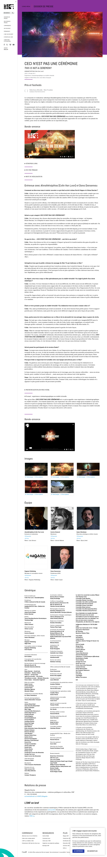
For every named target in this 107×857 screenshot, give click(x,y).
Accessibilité (62, 852)
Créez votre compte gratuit (28, 838)
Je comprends (78, 851)
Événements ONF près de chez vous (31, 843)
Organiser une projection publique (51, 843)
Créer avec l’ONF (47, 841)
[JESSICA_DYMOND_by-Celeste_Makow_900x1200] (62, 518)
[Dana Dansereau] (62, 557)
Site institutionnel (54, 852)
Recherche (7, 13)
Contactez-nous (46, 838)
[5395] (36, 557)
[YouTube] (13, 45)
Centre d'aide (46, 836)
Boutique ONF (46, 845)
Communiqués (7, 25)
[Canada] (24, 852)
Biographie (28, 536)
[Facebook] (4, 45)
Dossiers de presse (7, 18)
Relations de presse (7, 22)
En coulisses (7, 28)
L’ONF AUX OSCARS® (8, 34)
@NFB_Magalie (42, 796)
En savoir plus (92, 851)
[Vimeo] (10, 45)
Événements (7, 31)
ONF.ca (31, 816)
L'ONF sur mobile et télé (28, 841)
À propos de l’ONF (8, 37)
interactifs (51, 810)
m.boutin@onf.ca (30, 796)
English (6, 49)
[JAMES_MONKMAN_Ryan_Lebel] (88, 518)
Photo (27, 538)
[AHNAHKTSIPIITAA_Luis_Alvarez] (36, 518)
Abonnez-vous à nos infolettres (29, 836)
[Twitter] (7, 45)
